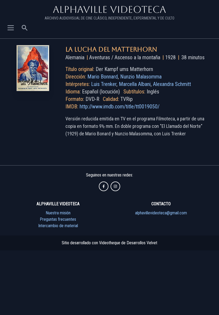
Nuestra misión (58, 212)
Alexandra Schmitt (172, 84)
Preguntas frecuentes (58, 219)
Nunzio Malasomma (141, 76)
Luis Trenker (103, 84)
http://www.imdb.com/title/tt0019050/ (119, 106)
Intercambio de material (58, 225)
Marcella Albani (135, 84)
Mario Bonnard (102, 76)
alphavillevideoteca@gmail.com (161, 212)
